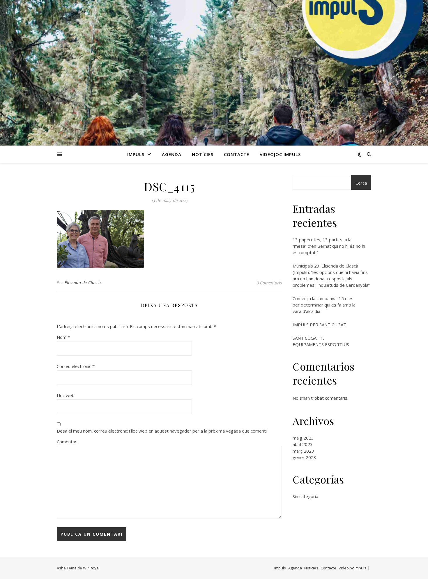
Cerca (361, 183)
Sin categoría (305, 496)
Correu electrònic (76, 366)
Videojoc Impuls (280, 154)
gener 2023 (304, 457)
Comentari (67, 442)
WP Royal (91, 568)
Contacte (236, 154)
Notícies (202, 154)
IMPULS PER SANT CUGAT (319, 324)
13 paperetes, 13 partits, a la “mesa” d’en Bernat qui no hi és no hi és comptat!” (329, 246)
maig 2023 (303, 438)
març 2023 (303, 451)
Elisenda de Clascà (83, 282)
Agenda (171, 154)
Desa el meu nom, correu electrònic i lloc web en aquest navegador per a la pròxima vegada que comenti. (162, 431)
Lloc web (66, 395)
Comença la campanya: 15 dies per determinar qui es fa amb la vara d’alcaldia (324, 304)
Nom (63, 337)
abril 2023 (303, 444)
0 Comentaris (269, 283)
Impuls (135, 154)
